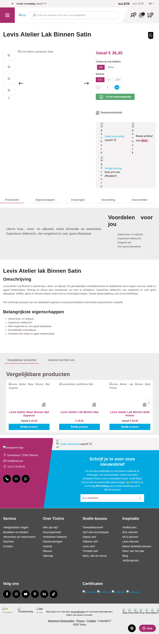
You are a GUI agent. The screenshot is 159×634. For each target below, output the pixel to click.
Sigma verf (89, 536)
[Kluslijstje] (142, 15)
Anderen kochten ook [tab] (61, 360)
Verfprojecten (130, 560)
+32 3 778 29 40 (16, 466)
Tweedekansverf (93, 527)
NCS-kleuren (130, 536)
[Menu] (7, 15)
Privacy (81, 621)
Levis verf (89, 546)
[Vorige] (21, 83)
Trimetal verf (90, 551)
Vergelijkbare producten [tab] (21, 360)
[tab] (12, 200)
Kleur (111, 67)
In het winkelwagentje (118, 96)
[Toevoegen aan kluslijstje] (44, 405)
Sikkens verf (90, 541)
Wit (101, 67)
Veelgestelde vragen (15, 527)
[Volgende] (86, 83)
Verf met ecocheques (96, 532)
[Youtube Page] (26, 594)
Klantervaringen (52, 541)
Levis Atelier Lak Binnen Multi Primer (130, 414)
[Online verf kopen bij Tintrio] (22, 15)
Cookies (91, 621)
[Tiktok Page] (53, 594)
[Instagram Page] (16, 594)
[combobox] (74, 15)
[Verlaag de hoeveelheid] (98, 87)
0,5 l (100, 79)
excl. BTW (138, 4)
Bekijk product (29, 426)
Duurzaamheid (52, 532)
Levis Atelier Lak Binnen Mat (79, 412)
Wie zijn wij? (50, 527)
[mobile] (7, 479)
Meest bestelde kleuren (136, 546)
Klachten (8, 541)
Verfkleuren (129, 527)
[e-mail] (16, 479)
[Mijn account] (133, 15)
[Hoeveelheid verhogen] (116, 87)
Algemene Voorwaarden (61, 621)
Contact (8, 546)
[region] (46, 83)
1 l (109, 79)
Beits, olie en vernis (95, 555)
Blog (125, 555)
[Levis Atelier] (150, 37)
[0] (125, 4)
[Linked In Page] (44, 594)
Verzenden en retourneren (19, 536)
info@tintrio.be (15, 461)
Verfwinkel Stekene (55, 536)
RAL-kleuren (130, 532)
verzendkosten (78, 611)
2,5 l (118, 79)
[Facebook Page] (7, 594)
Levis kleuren (130, 541)
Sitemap (48, 555)
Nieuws (47, 551)
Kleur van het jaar (133, 551)
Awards (47, 546)
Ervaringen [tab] (78, 199)
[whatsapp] (26, 479)
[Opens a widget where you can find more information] (147, 628)
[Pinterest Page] (35, 594)
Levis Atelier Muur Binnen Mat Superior (29, 414)
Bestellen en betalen (15, 532)
